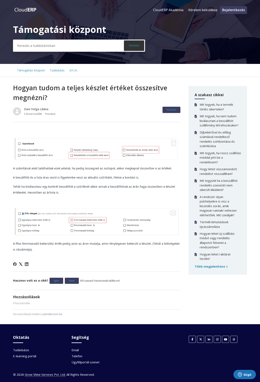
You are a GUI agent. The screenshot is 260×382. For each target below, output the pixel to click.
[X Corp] (21, 264)
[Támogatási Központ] (25, 12)
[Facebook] (15, 264)
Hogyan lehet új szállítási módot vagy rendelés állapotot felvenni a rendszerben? (217, 240)
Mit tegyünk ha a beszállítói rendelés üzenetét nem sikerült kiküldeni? (218, 185)
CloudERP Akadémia (168, 10)
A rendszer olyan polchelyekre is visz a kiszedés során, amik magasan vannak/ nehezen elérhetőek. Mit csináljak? (218, 206)
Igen (56, 280)
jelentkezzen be (52, 314)
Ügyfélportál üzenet (86, 362)
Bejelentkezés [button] (233, 10)
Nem (72, 280)
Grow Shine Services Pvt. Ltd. (45, 374)
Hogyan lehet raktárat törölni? (215, 256)
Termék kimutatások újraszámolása (214, 224)
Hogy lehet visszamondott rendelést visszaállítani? (218, 171)
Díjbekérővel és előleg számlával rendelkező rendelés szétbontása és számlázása (217, 139)
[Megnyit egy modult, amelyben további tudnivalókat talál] (244, 375)
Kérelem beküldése (202, 10)
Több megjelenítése (210, 266)
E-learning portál (24, 356)
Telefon (77, 356)
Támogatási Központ (31, 70)
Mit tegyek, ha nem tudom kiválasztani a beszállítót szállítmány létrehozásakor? (219, 120)
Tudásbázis (57, 70)
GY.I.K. (73, 70)
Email (75, 350)
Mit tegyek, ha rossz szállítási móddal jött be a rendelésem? (220, 157)
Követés (171, 109)
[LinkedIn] (26, 264)
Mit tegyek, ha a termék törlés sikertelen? (216, 106)
